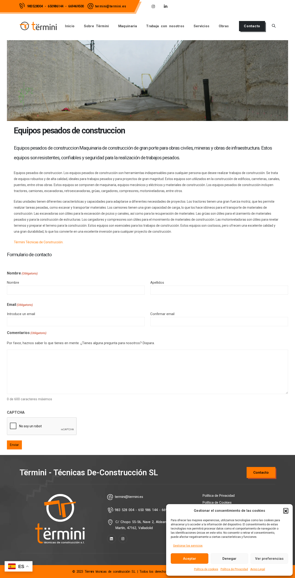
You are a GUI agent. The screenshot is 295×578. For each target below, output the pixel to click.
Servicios (201, 26)
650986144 (55, 6)
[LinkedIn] (165, 6)
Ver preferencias (269, 559)
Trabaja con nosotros (165, 26)
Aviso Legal (257, 569)
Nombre (13, 282)
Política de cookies (206, 569)
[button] (285, 510)
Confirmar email (162, 314)
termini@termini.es (110, 6)
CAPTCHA (16, 412)
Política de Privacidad (234, 569)
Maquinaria (127, 26)
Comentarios (26, 333)
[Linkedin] (111, 538)
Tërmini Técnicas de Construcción (38, 242)
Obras (224, 26)
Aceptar (189, 559)
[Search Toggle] (273, 26)
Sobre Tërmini (96, 26)
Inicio (69, 26)
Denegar (229, 559)
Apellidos (157, 282)
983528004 (35, 6)
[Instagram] (153, 6)
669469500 (76, 6)
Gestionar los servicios (188, 545)
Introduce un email (21, 314)
